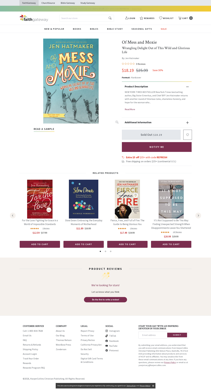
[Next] (198, 215)
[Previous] (13, 215)
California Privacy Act (91, 344)
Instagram (114, 330)
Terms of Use (87, 335)
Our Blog (60, 335)
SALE (164, 28)
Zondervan (61, 349)
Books (77, 28)
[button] (187, 135)
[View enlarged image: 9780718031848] (70, 81)
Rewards (27, 363)
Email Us (27, 335)
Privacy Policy (170, 362)
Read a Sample (44, 129)
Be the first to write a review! (105, 299)
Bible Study (115, 28)
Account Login (30, 353)
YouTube (113, 345)
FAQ (25, 340)
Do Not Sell (86, 349)
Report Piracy (87, 330)
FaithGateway (29, 2)
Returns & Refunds (32, 344)
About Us (60, 330)
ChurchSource (48, 2)
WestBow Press (63, 344)
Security (85, 353)
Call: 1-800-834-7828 (33, 330)
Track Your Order (31, 358)
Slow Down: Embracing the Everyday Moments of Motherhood (83, 222)
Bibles (94, 28)
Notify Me (157, 147)
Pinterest (114, 350)
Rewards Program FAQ (34, 367)
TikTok (112, 335)
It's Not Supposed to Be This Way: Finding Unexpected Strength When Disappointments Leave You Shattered (171, 224)
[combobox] (87, 18)
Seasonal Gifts (141, 28)
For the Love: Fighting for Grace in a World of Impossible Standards (40, 222)
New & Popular (54, 28)
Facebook (114, 340)
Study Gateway (88, 2)
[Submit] (110, 18)
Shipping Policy (30, 349)
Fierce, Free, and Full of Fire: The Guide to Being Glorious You (127, 222)
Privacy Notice (88, 340)
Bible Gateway (68, 2)
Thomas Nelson (63, 340)
